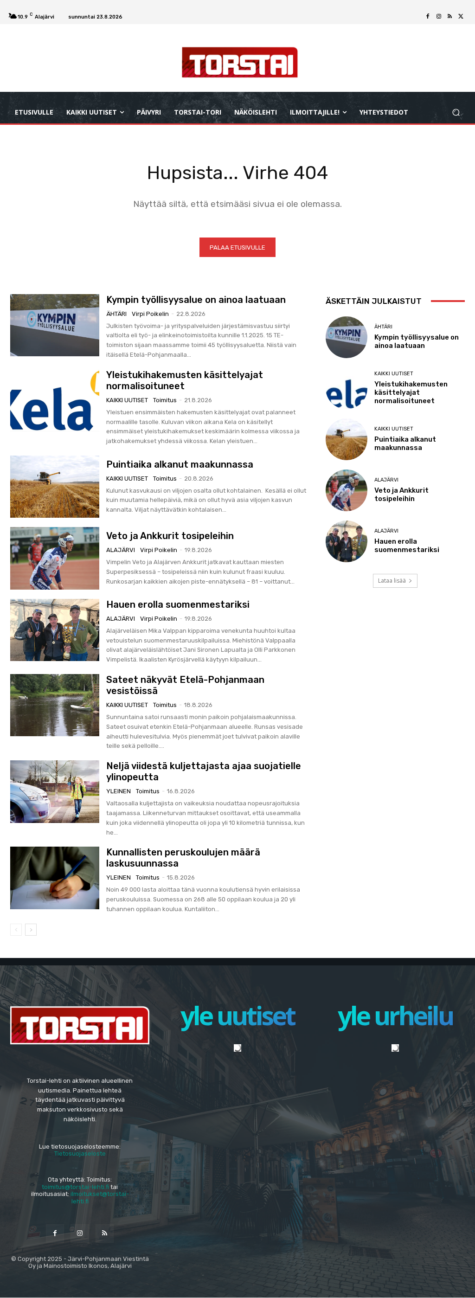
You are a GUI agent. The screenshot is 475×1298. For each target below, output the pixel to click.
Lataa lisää (392, 581)
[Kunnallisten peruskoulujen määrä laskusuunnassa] (54, 878)
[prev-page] (16, 930)
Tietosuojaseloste (80, 1153)
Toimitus (165, 400)
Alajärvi (120, 550)
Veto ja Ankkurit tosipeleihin (170, 535)
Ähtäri (116, 314)
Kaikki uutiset (127, 400)
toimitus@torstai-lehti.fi (75, 1186)
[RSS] (450, 16)
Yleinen (118, 791)
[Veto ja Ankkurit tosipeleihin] (54, 558)
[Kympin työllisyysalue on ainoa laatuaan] (54, 325)
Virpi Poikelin (150, 313)
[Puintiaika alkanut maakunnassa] (54, 487)
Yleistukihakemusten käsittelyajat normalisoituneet (411, 392)
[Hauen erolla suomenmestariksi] (54, 630)
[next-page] (31, 930)
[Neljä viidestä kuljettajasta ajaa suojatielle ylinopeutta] (54, 791)
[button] (456, 112)
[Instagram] (438, 16)
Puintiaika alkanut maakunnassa (179, 464)
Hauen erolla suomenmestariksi (178, 604)
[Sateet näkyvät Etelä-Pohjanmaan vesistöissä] (54, 705)
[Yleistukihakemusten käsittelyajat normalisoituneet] (54, 400)
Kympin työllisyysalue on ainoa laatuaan (196, 299)
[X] (461, 16)
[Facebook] (427, 16)
